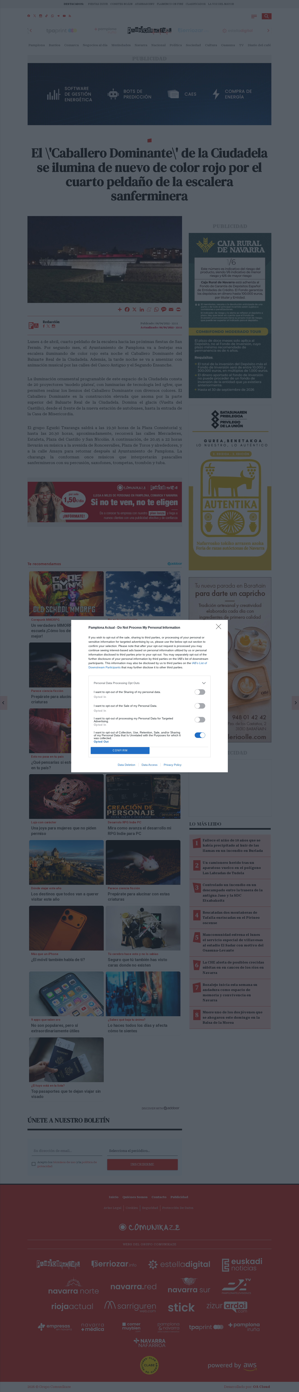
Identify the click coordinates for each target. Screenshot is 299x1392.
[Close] (220, 628)
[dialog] (149, 696)
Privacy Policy (172, 764)
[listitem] (149, 683)
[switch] (200, 692)
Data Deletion (126, 764)
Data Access (149, 764)
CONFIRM (120, 750)
